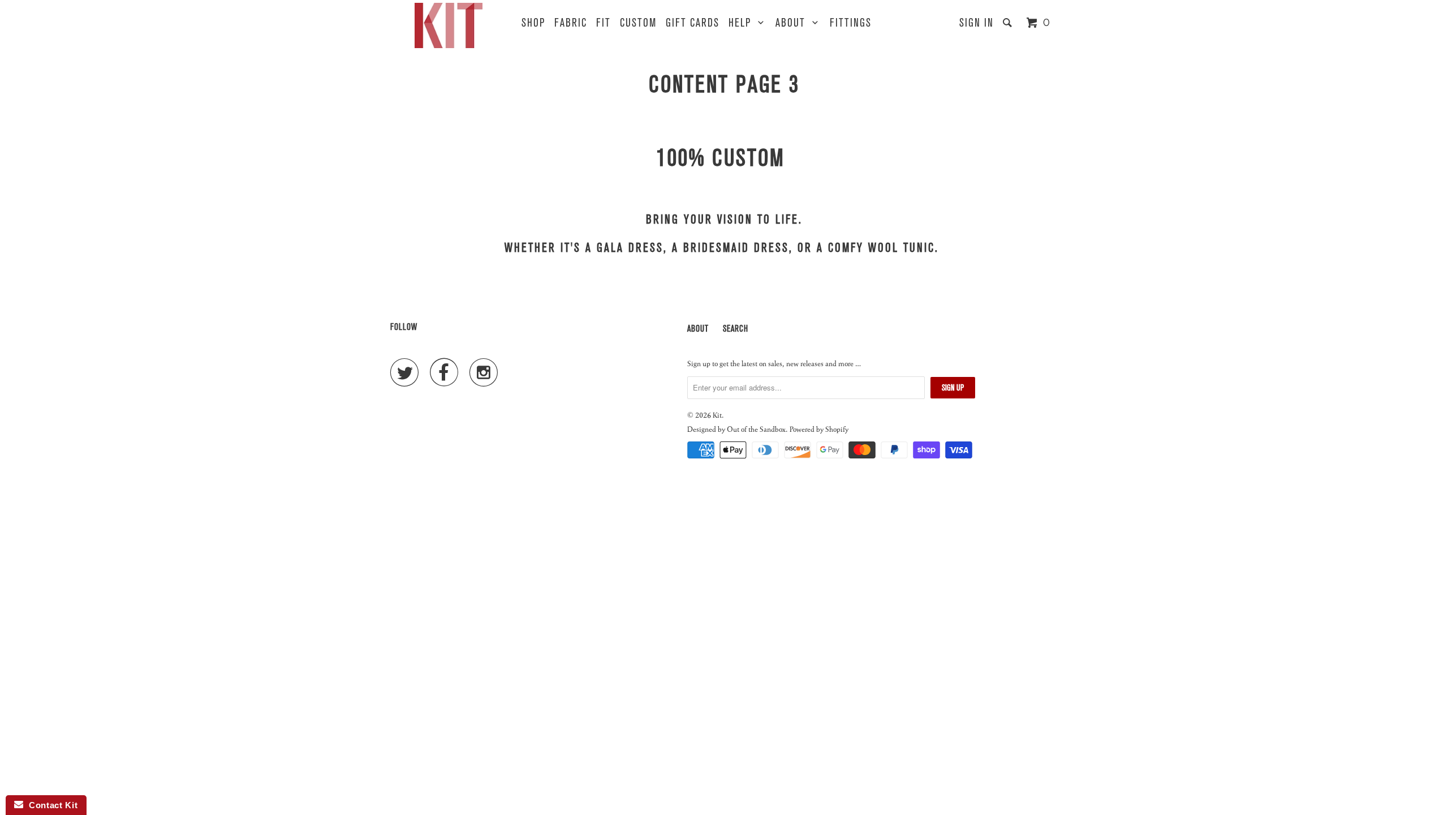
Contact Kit (50, 805)
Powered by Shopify (819, 429)
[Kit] (448, 25)
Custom (638, 22)
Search (735, 328)
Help (743, 22)
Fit (603, 22)
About (793, 22)
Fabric (570, 22)
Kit (717, 414)
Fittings (851, 22)
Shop (533, 22)
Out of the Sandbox (756, 429)
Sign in (976, 22)
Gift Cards (692, 22)
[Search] (1009, 23)
